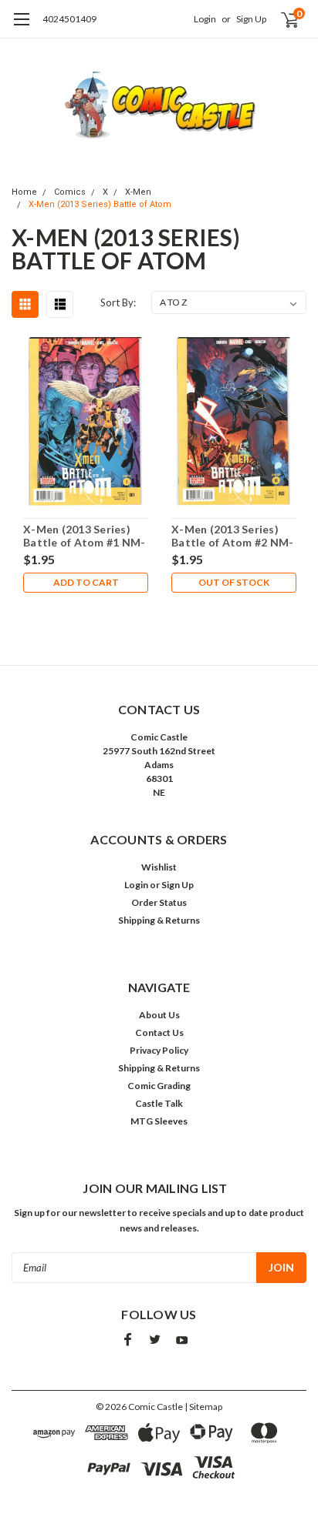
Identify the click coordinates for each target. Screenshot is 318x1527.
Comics (70, 192)
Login (205, 19)
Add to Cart (86, 582)
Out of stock (233, 582)
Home (24, 192)
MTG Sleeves (159, 1121)
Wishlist (159, 867)
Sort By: (118, 302)
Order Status (159, 902)
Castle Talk (159, 1103)
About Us (159, 1015)
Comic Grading (159, 1085)
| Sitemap (203, 1406)
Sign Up (251, 19)
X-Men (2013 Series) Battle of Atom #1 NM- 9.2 (84, 536)
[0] (280, 19)
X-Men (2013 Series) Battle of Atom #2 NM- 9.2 (232, 536)
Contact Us (159, 1032)
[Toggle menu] (21, 27)
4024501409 (69, 19)
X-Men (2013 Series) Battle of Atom (100, 204)
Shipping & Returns (159, 920)
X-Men (138, 192)
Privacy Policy (159, 1050)
